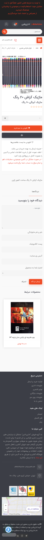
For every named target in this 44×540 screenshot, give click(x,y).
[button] (15, 24)
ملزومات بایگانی (36, 393)
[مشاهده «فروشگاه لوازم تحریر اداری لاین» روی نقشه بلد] (22, 506)
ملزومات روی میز (36, 397)
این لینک (38, 457)
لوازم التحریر (37, 389)
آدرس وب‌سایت (36, 255)
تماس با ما (38, 401)
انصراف (23, 281)
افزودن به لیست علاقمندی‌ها (21, 142)
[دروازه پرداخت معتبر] (31, 491)
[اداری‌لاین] (36, 24)
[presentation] (41, 75)
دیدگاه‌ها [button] (35, 191)
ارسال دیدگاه (35, 281)
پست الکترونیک (35, 244)
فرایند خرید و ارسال (35, 381)
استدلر (40, 414)
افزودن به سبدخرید (21, 128)
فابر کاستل (38, 418)
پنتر (40, 422)
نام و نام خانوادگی (35, 232)
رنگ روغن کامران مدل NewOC (21, 337)
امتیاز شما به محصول (33, 267)
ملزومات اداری (37, 385)
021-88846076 (7, 40)
